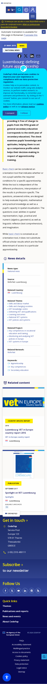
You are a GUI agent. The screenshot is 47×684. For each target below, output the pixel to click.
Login (26, 9)
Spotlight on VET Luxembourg (20, 492)
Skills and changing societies (21, 306)
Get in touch (14, 520)
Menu (33, 16)
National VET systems (18, 317)
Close (44, 32)
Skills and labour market (19, 303)
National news (14, 271)
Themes (7, 606)
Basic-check (8, 169)
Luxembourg (16, 293)
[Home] (6, 3)
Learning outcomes (17, 314)
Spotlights (9, 497)
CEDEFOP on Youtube (18, 590)
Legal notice (21, 668)
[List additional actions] (14, 9)
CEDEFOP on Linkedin (25, 590)
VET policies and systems (19, 320)
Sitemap (21, 672)
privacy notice (28, 106)
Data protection (21, 664)
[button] (19, 56)
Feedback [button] (44, 656)
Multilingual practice (21, 648)
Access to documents (21, 652)
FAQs (21, 640)
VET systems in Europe (18, 341)
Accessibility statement (21, 644)
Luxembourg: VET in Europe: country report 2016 (19, 431)
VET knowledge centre (18, 309)
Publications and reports (15, 611)
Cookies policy (22, 656)
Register (33, 9)
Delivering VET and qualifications (22, 311)
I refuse (24, 113)
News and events (12, 616)
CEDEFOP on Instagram (31, 590)
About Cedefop (11, 621)
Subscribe (11, 564)
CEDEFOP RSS (38, 590)
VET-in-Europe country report (17, 437)
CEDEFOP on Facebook (5, 590)
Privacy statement (21, 660)
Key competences (18, 366)
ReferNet (11, 352)
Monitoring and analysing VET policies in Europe (21, 337)
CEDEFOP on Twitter (12, 590)
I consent (9, 113)
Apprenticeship (17, 363)
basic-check (14, 233)
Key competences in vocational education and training (22, 332)
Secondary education (20, 370)
